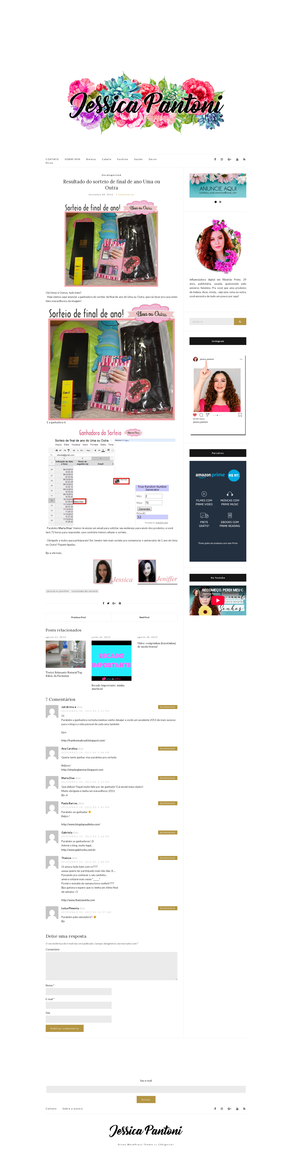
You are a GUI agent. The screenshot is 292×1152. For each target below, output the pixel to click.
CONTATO (52, 159)
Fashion (122, 159)
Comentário (53, 949)
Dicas (49, 162)
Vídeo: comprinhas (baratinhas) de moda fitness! (156, 645)
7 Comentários (125, 194)
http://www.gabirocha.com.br (78, 849)
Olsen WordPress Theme (135, 1144)
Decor (153, 159)
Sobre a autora (73, 1108)
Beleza (91, 159)
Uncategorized (111, 175)
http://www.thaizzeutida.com (78, 900)
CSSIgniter (166, 1144)
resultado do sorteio (85, 591)
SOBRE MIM (72, 159)
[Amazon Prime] (218, 511)
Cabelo (106, 159)
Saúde (138, 159)
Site (48, 1012)
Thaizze (66, 858)
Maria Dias (68, 778)
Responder (167, 707)
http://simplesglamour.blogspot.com (82, 769)
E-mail (50, 999)
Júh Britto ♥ (68, 707)
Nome (50, 985)
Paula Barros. (69, 803)
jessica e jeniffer (58, 591)
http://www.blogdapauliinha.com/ (80, 824)
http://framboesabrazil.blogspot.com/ (83, 740)
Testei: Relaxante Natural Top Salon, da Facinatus (64, 674)
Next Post (144, 617)
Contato (51, 1108)
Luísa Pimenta (70, 908)
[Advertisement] (146, 36)
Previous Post (78, 617)
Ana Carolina (69, 748)
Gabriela (66, 832)
